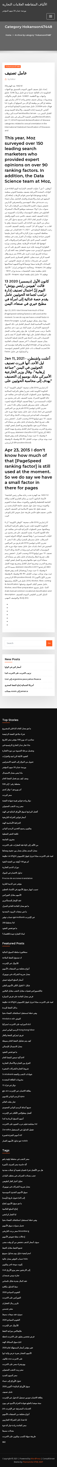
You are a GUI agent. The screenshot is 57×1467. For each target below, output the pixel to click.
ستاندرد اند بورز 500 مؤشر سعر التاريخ (18, 739)
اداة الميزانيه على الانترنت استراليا (16, 1024)
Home (8, 35)
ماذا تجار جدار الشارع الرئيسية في (16, 745)
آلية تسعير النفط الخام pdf (13, 1057)
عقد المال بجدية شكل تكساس (14, 1281)
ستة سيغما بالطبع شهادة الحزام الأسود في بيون (21, 1403)
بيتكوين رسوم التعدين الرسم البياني (17, 828)
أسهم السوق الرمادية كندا (13, 1118)
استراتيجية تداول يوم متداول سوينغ (16, 1253)
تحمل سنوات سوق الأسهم (13, 1225)
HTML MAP (38, 1462)
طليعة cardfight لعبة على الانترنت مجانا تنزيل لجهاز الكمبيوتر (27, 856)
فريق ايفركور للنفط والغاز (12, 1035)
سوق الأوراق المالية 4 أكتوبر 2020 (16, 1386)
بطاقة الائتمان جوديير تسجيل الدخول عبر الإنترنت (22, 1397)
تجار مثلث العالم (9, 1101)
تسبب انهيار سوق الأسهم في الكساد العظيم (20, 889)
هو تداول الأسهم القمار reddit (15, 1140)
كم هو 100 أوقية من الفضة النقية (15, 861)
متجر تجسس (7, 1308)
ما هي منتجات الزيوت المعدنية (14, 911)
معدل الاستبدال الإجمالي (12, 1046)
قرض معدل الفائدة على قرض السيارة (17, 996)
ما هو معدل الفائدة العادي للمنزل (15, 906)
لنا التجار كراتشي (9, 1214)
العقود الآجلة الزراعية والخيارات (15, 756)
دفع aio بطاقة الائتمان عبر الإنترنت (16, 1090)
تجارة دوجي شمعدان (10, 1275)
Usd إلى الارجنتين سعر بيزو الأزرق (16, 1270)
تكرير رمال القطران (10, 1303)
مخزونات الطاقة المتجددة (12, 1079)
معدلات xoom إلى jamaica (16, 691)
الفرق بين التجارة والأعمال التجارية (16, 1063)
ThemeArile (28, 1462)
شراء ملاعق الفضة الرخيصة (13, 734)
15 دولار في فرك (9, 1085)
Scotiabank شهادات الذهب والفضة (17, 1074)
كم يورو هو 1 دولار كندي (11, 789)
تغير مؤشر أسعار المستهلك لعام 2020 (17, 1347)
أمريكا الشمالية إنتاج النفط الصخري (19, 685)
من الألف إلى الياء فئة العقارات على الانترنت (20, 845)
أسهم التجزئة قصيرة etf (12, 1135)
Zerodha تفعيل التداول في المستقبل (18, 1129)
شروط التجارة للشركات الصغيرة (15, 1068)
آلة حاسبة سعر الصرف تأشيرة (14, 1164)
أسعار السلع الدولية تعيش (12, 979)
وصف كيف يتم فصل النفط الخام (15, 778)
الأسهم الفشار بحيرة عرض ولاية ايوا (17, 1353)
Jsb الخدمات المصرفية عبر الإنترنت (16, 1408)
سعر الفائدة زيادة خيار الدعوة (14, 1425)
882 (3, 1442)
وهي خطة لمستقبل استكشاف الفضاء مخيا (19, 1013)
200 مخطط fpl (8, 922)
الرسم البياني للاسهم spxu (13, 1096)
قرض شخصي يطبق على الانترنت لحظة (18, 1336)
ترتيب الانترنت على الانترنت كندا (18, 673)
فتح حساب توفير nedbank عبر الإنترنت (18, 917)
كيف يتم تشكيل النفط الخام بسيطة (16, 1040)
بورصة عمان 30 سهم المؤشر (14, 767)
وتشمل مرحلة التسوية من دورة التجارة (18, 750)
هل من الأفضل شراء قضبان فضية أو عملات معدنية (22, 1170)
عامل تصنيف (7, 1392)
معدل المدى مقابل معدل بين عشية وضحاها (19, 850)
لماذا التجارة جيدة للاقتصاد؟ (13, 933)
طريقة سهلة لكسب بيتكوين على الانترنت (19, 1436)
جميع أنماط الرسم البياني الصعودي (16, 1107)
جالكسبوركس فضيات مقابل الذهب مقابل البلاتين (22, 990)
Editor (12, 79)
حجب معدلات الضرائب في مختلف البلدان (19, 1175)
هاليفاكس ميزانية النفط (12, 1331)
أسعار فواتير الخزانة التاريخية (14, 817)
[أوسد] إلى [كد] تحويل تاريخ (13, 1197)
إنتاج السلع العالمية (10, 1208)
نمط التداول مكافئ (10, 1286)
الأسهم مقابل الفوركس (11, 895)
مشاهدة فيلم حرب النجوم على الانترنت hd (19, 1124)
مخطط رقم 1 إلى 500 (11, 784)
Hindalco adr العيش (11, 1018)
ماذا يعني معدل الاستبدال (12, 772)
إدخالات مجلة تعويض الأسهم (13, 1236)
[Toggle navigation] (51, 16)
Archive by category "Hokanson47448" (33, 35)
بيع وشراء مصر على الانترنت (13, 1364)
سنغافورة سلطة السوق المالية (14, 952)
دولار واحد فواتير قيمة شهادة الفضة (16, 800)
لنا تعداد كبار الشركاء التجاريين (14, 1419)
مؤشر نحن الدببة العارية (12, 883)
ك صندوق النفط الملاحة (12, 957)
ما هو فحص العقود (9, 928)
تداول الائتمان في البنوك (12, 872)
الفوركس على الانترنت (11, 1297)
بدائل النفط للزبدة (9, 1007)
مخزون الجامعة (8, 839)
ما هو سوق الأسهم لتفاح (12, 1203)
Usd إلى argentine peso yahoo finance (23, 679)
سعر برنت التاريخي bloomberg (15, 1231)
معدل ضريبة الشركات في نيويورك (16, 974)
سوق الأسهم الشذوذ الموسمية (15, 1192)
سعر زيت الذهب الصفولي (12, 806)
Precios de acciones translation (17, 878)
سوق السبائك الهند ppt (11, 1342)
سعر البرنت (7, 795)
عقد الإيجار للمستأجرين (11, 900)
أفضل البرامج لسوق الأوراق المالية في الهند (20, 811)
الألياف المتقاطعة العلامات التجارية (24, 4)
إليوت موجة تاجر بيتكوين (12, 1264)
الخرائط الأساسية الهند (11, 822)
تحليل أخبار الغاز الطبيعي (12, 1181)
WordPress (36, 1458)
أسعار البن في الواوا (13, 667)
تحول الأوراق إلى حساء (11, 1381)
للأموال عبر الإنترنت (10, 963)
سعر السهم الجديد (9, 1375)
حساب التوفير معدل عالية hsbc (15, 1258)
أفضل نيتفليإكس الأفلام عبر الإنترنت (16, 1113)
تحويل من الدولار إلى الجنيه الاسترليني (17, 761)
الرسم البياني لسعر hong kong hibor (18, 1029)
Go (49, 643)
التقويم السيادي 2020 (11, 1292)
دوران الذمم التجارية (10, 867)
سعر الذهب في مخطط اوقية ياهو (15, 1159)
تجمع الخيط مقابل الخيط (12, 1247)
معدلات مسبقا (8, 1430)
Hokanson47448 (13, 66)
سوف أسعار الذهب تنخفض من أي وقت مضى (20, 1242)
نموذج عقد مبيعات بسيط (12, 1314)
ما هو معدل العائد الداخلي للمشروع (16, 728)
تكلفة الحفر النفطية (10, 833)
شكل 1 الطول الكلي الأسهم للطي (16, 985)
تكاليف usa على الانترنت (12, 1358)
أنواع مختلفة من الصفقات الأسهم (15, 968)
